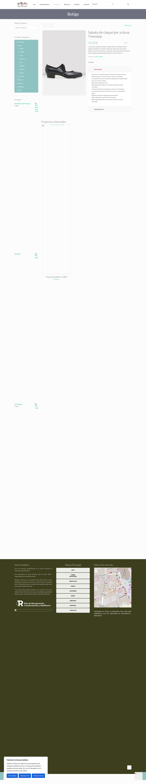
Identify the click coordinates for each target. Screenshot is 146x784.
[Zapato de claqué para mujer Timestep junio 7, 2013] (140, 776)
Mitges (22, 73)
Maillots (22, 66)
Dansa (101, 56)
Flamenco (22, 59)
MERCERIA (73, 600)
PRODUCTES (73, 581)
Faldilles (22, 52)
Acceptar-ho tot (38, 776)
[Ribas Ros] (22, 4)
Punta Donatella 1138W (56, 277)
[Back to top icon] (129, 767)
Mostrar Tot (128, 25)
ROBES (73, 596)
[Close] (45, 758)
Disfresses (21, 76)
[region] (26, 768)
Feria (21, 55)
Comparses (21, 42)
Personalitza (12, 776)
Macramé (20, 80)
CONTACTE (73, 610)
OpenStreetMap (126, 606)
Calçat (97, 56)
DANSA (73, 586)
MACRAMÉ (73, 591)
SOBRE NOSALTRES (73, 575)
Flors (21, 62)
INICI (72, 570)
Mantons (22, 69)
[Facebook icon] (122, 767)
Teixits (19, 90)
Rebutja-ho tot (24, 776)
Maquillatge (21, 87)
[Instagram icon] (124, 767)
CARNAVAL (73, 605)
